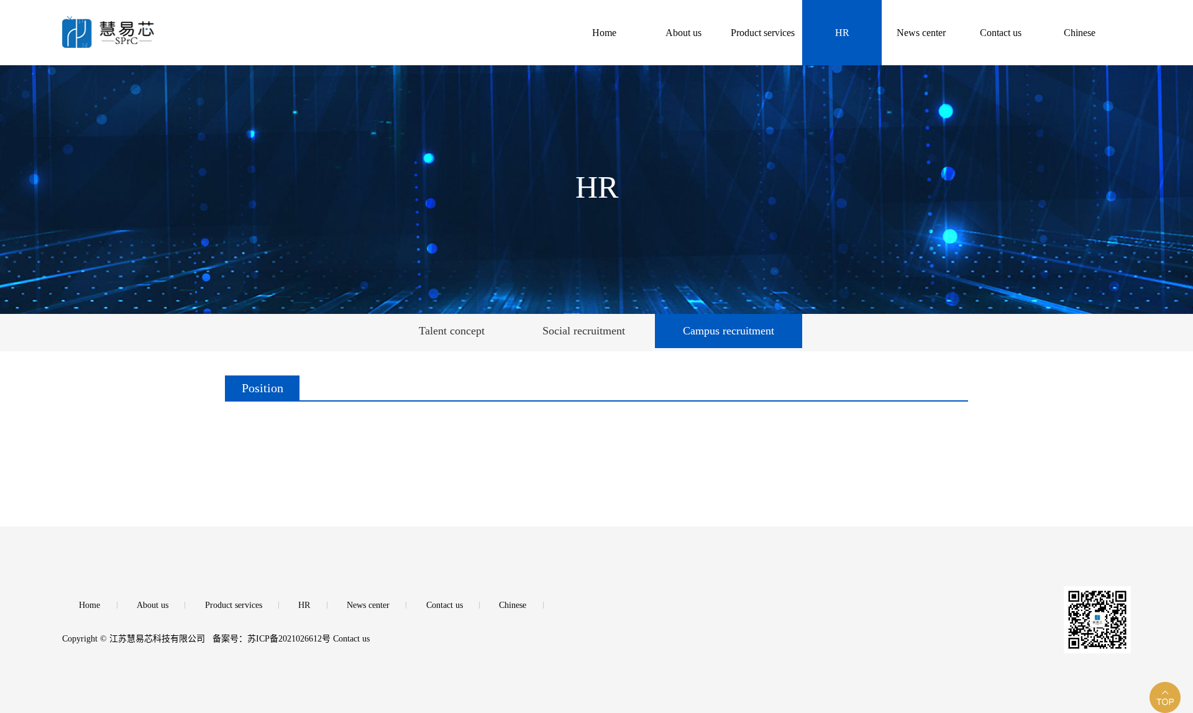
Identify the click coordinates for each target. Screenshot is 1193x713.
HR (304, 605)
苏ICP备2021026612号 (289, 638)
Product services (233, 605)
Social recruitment (583, 330)
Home (89, 605)
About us (152, 605)
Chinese (512, 605)
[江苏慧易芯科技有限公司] (190, 24)
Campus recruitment (728, 330)
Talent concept (452, 330)
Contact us (444, 605)
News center (368, 605)
